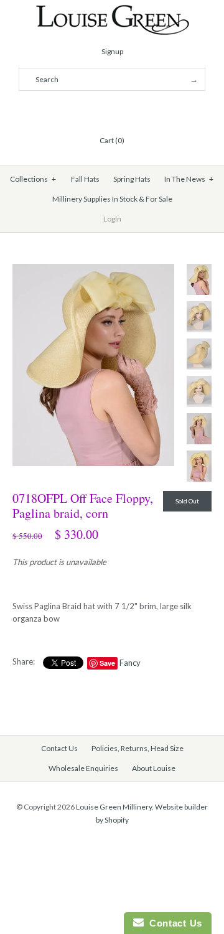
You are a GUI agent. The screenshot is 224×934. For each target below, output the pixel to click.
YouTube (142, 110)
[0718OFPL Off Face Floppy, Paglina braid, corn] (93, 270)
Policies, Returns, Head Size (137, 748)
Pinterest (112, 110)
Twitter (97, 110)
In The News (189, 179)
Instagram (127, 110)
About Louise (153, 768)
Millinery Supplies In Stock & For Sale (112, 198)
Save (107, 663)
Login (112, 218)
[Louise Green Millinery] (112, 11)
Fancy (130, 663)
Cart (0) (112, 140)
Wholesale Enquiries (83, 768)
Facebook (82, 110)
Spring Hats (132, 179)
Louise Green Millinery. (115, 806)
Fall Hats (85, 179)
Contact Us (59, 748)
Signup (112, 51)
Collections (33, 179)
